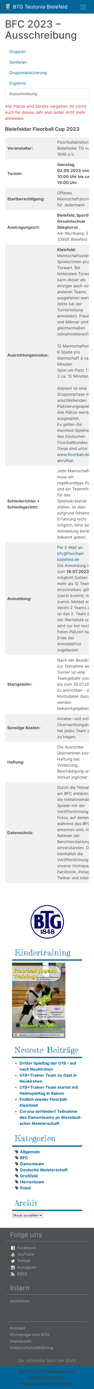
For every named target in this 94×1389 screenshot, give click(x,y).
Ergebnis (17, 83)
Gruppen (17, 51)
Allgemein (30, 1151)
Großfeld (29, 1175)
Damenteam (32, 1163)
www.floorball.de (73, 454)
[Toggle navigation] (83, 7)
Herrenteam (32, 1181)
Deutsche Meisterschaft (44, 1169)
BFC (24, 1157)
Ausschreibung (23, 93)
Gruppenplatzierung (28, 72)
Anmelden (20, 1300)
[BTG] (47, 922)
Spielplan (18, 62)
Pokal (25, 1187)
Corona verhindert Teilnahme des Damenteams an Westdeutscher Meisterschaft (51, 1117)
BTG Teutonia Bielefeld (39, 7)
